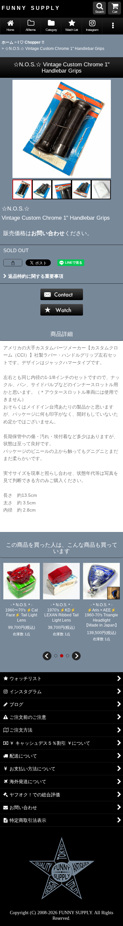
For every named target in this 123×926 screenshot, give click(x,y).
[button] (99, 8)
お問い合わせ (48, 233)
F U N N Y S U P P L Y (30, 8)
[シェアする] (12, 262)
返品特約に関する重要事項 (35, 276)
